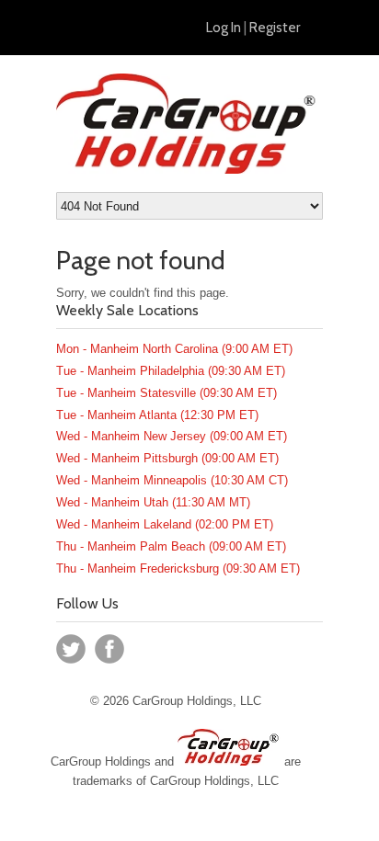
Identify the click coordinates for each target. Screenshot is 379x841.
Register (274, 27)
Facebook (109, 649)
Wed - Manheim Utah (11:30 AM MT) (153, 502)
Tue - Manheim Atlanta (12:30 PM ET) (157, 415)
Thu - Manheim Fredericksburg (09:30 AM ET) (178, 568)
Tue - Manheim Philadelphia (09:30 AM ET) (170, 371)
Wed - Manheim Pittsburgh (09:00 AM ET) (167, 458)
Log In (223, 27)
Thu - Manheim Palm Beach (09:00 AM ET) (171, 546)
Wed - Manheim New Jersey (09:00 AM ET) (171, 436)
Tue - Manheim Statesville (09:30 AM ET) (166, 393)
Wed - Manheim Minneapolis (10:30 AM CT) (172, 480)
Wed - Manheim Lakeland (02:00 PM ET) (164, 524)
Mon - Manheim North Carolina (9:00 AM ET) (174, 349)
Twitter (71, 649)
